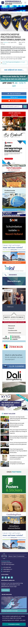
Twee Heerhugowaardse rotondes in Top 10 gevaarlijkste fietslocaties (18, 450)
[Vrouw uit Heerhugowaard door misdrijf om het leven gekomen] (4, 445)
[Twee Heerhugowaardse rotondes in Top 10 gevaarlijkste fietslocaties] (4, 451)
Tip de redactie (15, 101)
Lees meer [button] (22, 620)
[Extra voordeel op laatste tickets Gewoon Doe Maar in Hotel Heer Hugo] (4, 438)
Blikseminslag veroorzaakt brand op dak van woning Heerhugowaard (17, 425)
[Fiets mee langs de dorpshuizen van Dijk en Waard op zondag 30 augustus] (4, 432)
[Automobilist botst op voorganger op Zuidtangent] (4, 464)
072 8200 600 (7, 567)
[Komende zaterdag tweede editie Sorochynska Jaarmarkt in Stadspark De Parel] (4, 419)
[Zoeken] (25, 106)
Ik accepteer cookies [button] (14, 624)
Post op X (15, 97)
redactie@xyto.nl (7, 569)
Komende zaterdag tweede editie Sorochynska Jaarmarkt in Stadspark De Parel (18, 418)
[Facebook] (2, 577)
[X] (5, 577)
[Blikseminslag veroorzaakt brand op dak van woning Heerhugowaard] (4, 425)
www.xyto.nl (6, 571)
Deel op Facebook (15, 93)
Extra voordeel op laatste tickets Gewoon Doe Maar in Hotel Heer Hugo (18, 438)
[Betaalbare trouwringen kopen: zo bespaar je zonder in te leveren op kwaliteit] (4, 458)
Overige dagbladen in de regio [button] (10, 610)
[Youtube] (8, 577)
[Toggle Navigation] (25, 2)
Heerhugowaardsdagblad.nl (13, 1)
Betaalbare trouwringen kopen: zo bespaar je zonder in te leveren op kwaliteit (18, 457)
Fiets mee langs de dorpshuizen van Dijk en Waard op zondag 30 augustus (18, 431)
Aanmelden (5, 590)
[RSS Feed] (11, 577)
